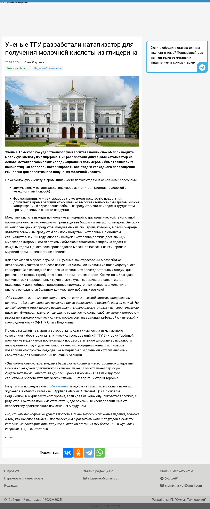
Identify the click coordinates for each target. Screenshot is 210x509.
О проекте (11, 471)
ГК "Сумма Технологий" (188, 500)
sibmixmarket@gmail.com (183, 485)
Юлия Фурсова (34, 62)
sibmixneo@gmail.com (104, 478)
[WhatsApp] (100, 453)
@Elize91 (172, 478)
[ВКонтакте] (68, 453)
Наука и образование (48, 68)
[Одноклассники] (78, 453)
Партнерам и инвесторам (23, 478)
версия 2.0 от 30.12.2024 (105, 506)
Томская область (18, 68)
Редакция (11, 485)
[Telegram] (89, 453)
